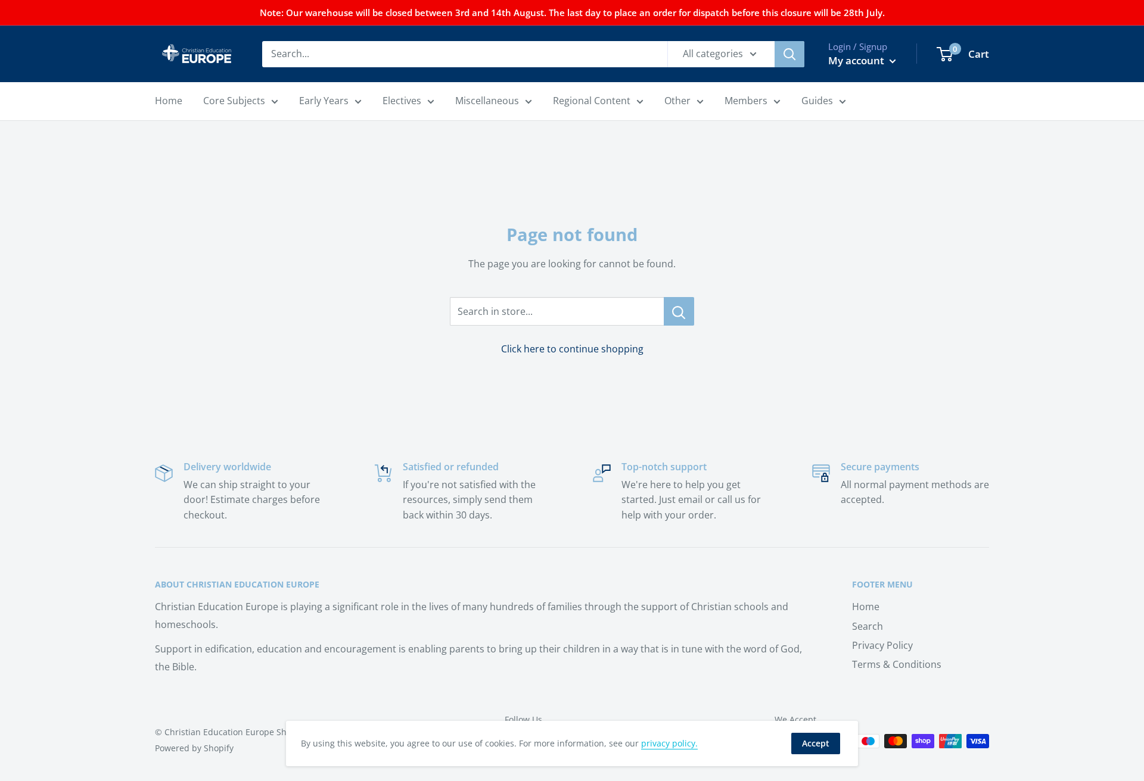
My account (857, 60)
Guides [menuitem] (817, 100)
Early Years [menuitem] (324, 100)
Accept (815, 743)
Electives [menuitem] (402, 100)
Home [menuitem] (168, 100)
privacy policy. (669, 743)
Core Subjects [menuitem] (234, 100)
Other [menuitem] (677, 100)
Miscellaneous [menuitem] (487, 100)
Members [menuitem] (746, 100)
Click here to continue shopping (572, 348)
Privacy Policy (882, 645)
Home (865, 606)
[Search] (789, 54)
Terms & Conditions (896, 664)
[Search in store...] (679, 311)
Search (867, 626)
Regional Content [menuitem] (591, 100)
